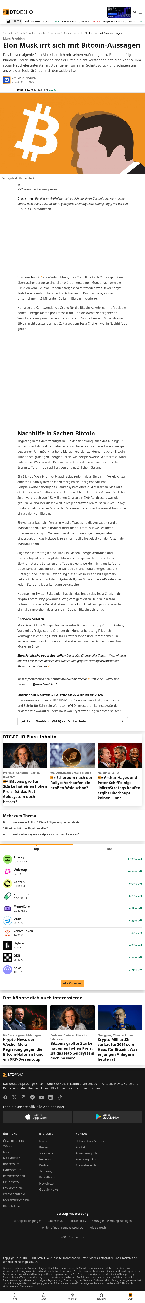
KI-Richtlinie (11, 1206)
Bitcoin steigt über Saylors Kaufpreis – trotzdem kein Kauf (41, 834)
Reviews (45, 1159)
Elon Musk (84, 604)
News (43, 1141)
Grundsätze (11, 1182)
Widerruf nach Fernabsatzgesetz (62, 1227)
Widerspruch (97, 1227)
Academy (45, 1171)
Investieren (47, 1153)
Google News (48, 1189)
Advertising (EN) (87, 1153)
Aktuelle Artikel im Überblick (32, 33)
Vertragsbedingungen (27, 1221)
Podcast (45, 1165)
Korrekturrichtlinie (16, 1200)
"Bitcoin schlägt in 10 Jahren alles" (25, 828)
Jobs (6, 1152)
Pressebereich (86, 1165)
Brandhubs (47, 1177)
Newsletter (47, 1183)
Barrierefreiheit (14, 1176)
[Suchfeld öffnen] (135, 12)
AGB (63, 1237)
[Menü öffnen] (140, 12)
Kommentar (69, 33)
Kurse (43, 1147)
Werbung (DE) (86, 1159)
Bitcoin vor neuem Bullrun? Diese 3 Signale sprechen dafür (41, 822)
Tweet (35, 277)
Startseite (8, 33)
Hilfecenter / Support (91, 1141)
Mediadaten (11, 1158)
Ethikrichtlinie (13, 1188)
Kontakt (81, 1147)
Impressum (11, 1164)
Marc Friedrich (26, 78)
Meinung (55, 33)
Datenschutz (12, 1170)
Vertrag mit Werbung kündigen (112, 1221)
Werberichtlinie (14, 1194)
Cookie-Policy (77, 1221)
